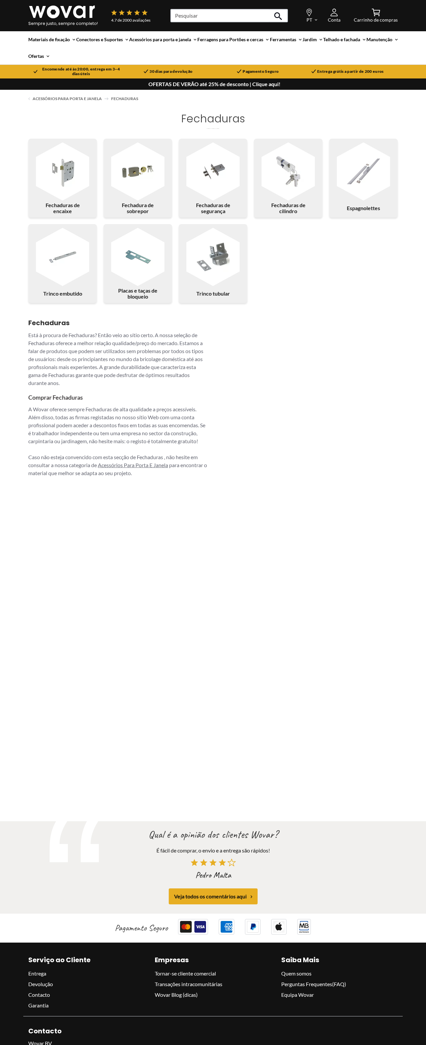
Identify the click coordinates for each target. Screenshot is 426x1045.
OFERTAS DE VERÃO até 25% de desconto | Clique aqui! (214, 84)
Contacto (39, 994)
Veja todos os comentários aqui (210, 896)
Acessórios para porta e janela (67, 98)
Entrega (37, 973)
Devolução (40, 984)
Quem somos (296, 973)
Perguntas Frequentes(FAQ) (313, 984)
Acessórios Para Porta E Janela (133, 465)
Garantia (38, 1005)
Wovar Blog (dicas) (176, 994)
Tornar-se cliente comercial (185, 973)
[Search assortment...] (278, 15)
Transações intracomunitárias (188, 984)
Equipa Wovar (297, 994)
